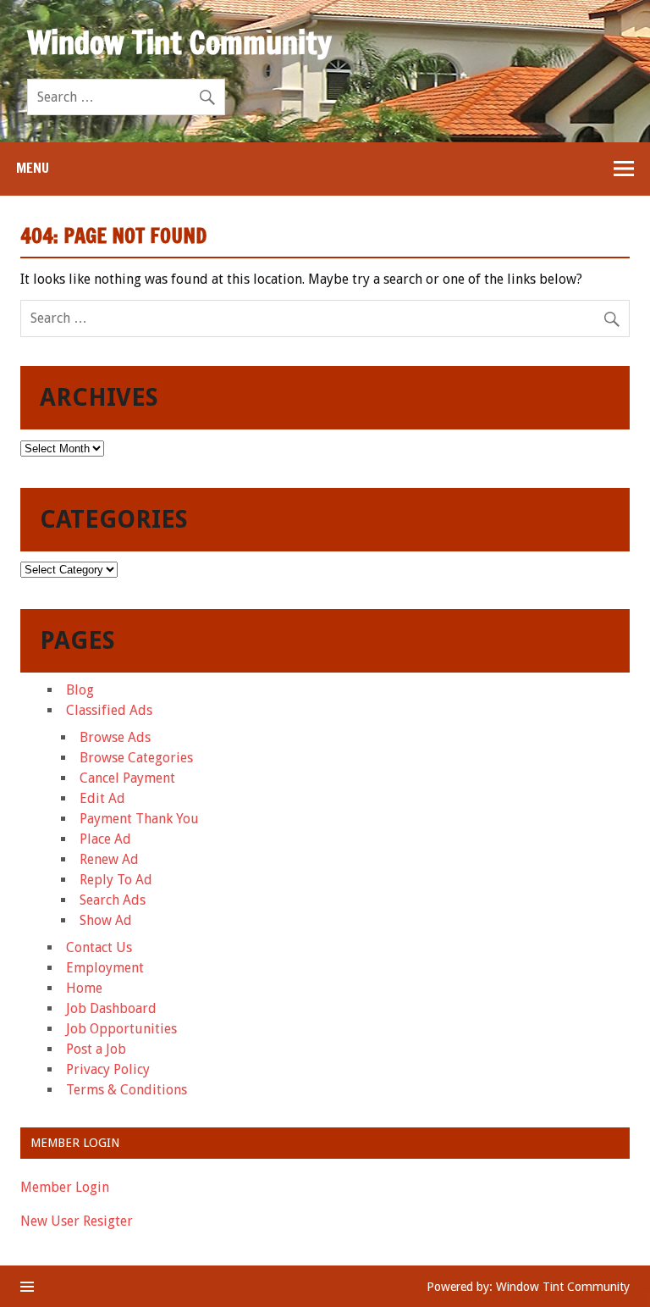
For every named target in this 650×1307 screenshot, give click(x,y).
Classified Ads (109, 710)
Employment (105, 968)
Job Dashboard (111, 1008)
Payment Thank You (139, 819)
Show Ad (106, 920)
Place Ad (105, 839)
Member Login (64, 1187)
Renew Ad (109, 859)
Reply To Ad (116, 880)
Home (84, 988)
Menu (32, 167)
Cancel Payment (127, 778)
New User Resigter (76, 1221)
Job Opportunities (121, 1029)
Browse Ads (115, 737)
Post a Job (96, 1049)
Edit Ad (102, 798)
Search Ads (113, 900)
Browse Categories (136, 758)
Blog (80, 690)
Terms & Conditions (126, 1090)
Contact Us (99, 947)
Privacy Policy (108, 1069)
